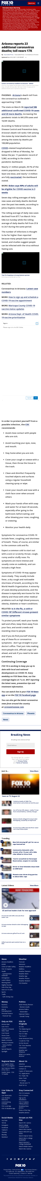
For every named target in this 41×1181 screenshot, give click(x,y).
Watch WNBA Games (26, 1146)
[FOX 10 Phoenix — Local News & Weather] (7, 3)
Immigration (5, 978)
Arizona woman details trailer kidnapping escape (15, 925)
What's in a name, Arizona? (24, 1055)
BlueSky (4, 1135)
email (30, 1159)
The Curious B (23, 1031)
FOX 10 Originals (23, 1022)
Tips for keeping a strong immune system (16, 275)
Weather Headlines (25, 967)
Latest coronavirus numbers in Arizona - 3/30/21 (17, 83)
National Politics (24, 1014)
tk (22, 1159)
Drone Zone (5, 1035)
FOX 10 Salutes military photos (24, 1103)
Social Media (7, 1117)
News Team (23, 1078)
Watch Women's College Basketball (25, 1143)
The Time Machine (25, 1045)
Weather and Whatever (23, 1051)
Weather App (23, 976)
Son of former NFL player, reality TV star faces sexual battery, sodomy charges (26, 811)
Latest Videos (8, 885)
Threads (4, 1132)
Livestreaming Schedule (6, 1103)
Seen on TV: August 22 (11, 796)
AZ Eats (21, 1027)
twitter (11, 1159)
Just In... (5, 771)
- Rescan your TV (24, 1083)
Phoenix (30, 713)
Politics (22, 1002)
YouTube (4, 1120)
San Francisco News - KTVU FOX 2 (9, 1069)
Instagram (5, 1125)
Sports (4, 992)
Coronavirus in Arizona (31, 54)
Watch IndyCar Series (26, 1136)
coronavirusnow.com (14, 707)
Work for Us (23, 1085)
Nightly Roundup (7, 985)
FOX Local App (6, 1106)
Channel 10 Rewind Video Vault (8, 1030)
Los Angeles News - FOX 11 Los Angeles (8, 1065)
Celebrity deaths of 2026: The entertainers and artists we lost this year (26, 802)
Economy (5, 1007)
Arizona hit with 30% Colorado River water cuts (13, 916)
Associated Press (19, 54)
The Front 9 (22, 1036)
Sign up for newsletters (22, 1099)
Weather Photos (24, 978)
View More (34, 771)
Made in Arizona (7, 1040)
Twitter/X (4, 1130)
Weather (23, 959)
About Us (23, 1061)
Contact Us (22, 1069)
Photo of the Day (24, 1110)
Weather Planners (24, 971)
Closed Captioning (25, 1066)
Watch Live (31, 3)
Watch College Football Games (24, 1126)
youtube (18, 1159)
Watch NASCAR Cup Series (25, 1132)
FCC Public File (23, 1076)
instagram (14, 1159)
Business (4, 1005)
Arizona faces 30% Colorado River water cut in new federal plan (26, 828)
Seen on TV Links (7, 990)
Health (4, 971)
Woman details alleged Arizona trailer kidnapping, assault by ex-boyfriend (25, 819)
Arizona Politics (24, 1009)
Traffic (4, 994)
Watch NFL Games (25, 1123)
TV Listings (22, 1080)
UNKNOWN (22, 1048)
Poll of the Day (6, 987)
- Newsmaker (23, 1012)
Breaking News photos (24, 1107)
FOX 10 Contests (24, 1093)
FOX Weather (23, 983)
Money (5, 1002)
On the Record (23, 1043)
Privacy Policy (22, 761)
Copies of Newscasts (26, 1071)
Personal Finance (7, 1013)
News (5, 719)
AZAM (4, 964)
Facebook (5, 1127)
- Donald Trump (24, 1016)
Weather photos (24, 1113)
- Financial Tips (6, 1016)
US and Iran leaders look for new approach (19, 911)
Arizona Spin (6, 1024)
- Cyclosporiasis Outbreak (7, 974)
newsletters (33, 1159)
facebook (7, 1159)
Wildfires (21, 969)
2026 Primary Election (26, 1005)
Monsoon (22, 964)
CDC (27, 424)
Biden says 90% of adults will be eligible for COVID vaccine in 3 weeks (20, 189)
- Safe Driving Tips (7, 997)
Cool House (5, 1033)
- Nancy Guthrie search (7, 1046)
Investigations (6, 1038)
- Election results (24, 1007)
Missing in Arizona (7, 1042)
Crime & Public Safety (9, 967)
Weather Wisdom (24, 981)
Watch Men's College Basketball (25, 1139)
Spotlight (4, 1051)
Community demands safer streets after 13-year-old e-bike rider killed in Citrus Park (25, 852)
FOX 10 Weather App (8, 1108)
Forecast (22, 962)
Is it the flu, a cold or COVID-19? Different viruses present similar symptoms (20, 612)
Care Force (5, 1027)
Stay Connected (26, 1090)
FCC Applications (24, 1073)
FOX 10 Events (23, 1095)
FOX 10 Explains (7, 969)
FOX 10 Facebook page (25, 695)
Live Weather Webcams (6, 1099)
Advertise (22, 1064)
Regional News (8, 1061)
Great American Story (26, 1038)
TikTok (4, 1123)
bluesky (26, 1159)
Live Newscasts (7, 1095)
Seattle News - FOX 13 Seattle (8, 1073)
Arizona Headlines (7, 962)
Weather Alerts (23, 974)
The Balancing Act (25, 1029)
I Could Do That (24, 1041)
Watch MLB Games (25, 1129)
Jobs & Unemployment (7, 1010)
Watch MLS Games (25, 1149)
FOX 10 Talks (23, 1034)
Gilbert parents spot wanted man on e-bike (14, 943)
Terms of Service (22, 763)
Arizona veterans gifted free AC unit (13, 933)
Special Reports (7, 1049)
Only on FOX (7, 1021)
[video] (20, 898)
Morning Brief (6, 982)
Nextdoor (5, 1137)
